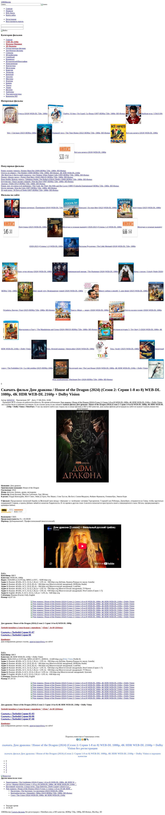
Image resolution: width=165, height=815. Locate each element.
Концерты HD (12, 96)
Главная (9, 9)
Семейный (10, 57)
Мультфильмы (12, 55)
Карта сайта (11, 15)
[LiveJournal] (87, 739)
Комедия (9, 70)
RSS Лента (10, 13)
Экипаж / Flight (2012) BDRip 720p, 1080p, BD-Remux (23, 184)
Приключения (11, 64)
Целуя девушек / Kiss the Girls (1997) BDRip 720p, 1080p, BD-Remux (29, 188)
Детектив (10, 72)
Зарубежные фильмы (14, 51)
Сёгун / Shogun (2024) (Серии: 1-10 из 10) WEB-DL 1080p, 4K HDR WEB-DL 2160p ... (41, 784)
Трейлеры (10, 92)
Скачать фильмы (18, 812)
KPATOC (11, 400)
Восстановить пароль (14, 21)
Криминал (10, 59)
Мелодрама (10, 68)
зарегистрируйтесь (37, 642)
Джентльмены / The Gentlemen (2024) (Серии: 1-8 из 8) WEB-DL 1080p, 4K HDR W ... (41, 782)
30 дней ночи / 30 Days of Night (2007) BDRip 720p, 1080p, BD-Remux (29, 190)
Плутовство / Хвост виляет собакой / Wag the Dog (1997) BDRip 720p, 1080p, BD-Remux (37, 182)
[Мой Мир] (85, 739)
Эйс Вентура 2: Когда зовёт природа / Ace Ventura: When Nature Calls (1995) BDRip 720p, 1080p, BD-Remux (45, 175)
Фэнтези (9, 81)
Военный (10, 74)
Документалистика (14, 94)
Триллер (9, 77)
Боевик (9, 83)
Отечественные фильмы (16, 48)
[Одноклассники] (82, 739)
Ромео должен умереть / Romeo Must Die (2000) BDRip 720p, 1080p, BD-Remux (33, 171)
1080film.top (6, 2)
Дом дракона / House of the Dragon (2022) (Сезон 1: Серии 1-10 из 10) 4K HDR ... (39, 789)
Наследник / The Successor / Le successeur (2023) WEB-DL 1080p (37, 791)
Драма (8, 87)
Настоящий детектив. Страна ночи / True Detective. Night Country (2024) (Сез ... (38, 787)
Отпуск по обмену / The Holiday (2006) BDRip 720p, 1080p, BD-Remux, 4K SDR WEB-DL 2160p (40, 173)
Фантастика (11, 66)
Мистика (9, 79)
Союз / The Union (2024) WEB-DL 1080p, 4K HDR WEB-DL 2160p (38, 795)
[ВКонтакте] (77, 739)
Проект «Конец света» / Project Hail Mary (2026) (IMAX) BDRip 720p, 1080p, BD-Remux (37, 177)
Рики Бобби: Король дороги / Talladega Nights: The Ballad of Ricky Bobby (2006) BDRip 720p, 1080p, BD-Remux (46, 179)
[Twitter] (80, 739)
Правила (9, 11)
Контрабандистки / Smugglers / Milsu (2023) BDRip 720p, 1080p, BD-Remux (41, 793)
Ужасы (8, 85)
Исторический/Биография (16, 61)
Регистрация (11, 19)
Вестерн (9, 90)
